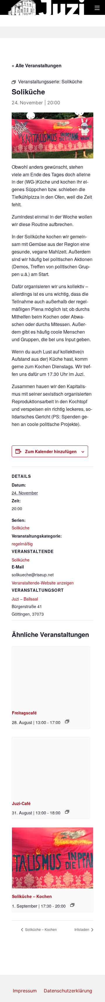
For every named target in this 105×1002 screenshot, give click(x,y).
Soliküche (20, 528)
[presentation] (51, 676)
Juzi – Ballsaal (25, 599)
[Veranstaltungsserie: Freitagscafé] (67, 721)
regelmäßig (22, 544)
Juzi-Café (21, 803)
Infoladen (82, 929)
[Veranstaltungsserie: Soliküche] (72, 905)
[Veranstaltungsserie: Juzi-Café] (67, 811)
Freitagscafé (24, 713)
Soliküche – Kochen (32, 896)
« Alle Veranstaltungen (37, 65)
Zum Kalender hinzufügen (51, 451)
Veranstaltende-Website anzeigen (43, 583)
